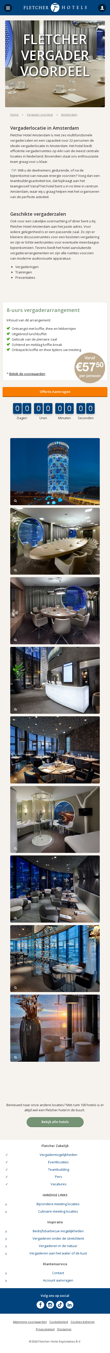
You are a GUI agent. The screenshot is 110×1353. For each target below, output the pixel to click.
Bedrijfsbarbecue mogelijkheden (58, 1231)
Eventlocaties (58, 1162)
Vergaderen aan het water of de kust (58, 1253)
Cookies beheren (83, 1322)
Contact (58, 1273)
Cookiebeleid (58, 1322)
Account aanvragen (58, 1280)
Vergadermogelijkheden (58, 1154)
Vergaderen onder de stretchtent (58, 1238)
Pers (58, 1176)
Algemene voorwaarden (30, 1322)
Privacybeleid (45, 1329)
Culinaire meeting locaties (58, 1211)
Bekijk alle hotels (55, 1121)
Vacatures (59, 1184)
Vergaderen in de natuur (58, 1245)
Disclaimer (64, 1329)
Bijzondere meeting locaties (58, 1204)
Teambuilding (58, 1169)
